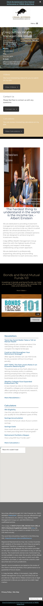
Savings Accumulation (13, 418)
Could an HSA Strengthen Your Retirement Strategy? (17, 353)
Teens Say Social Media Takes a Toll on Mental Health (20, 341)
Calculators (10, 405)
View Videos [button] (10, 87)
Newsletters (10, 336)
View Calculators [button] (12, 131)
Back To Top (34, 598)
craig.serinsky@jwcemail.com (14, 64)
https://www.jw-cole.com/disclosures (18, 538)
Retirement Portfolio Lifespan (16, 435)
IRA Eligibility (10, 410)
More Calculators (12, 443)
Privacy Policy (7, 592)
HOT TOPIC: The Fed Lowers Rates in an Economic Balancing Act (20, 365)
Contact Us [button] (10, 109)
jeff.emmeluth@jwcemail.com (15, 62)
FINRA (10, 515)
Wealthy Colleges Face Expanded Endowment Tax (18, 382)
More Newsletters (12, 398)
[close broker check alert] (40, 2)
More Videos (21, 290)
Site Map (16, 592)
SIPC (15, 515)
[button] (34, 23)
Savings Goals (10, 427)
